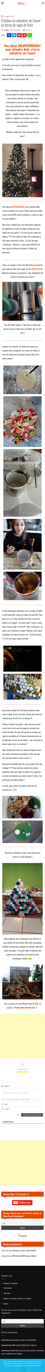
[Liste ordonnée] (13, 1099)
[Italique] (5, 1099)
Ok (23, 1369)
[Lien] (23, 1099)
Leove (7, 30)
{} (26, 1099)
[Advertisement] (22, 1036)
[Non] (42, 1365)
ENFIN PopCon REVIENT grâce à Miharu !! (24, 1256)
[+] (28, 1099)
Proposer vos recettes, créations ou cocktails (17, 1298)
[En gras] (3, 1099)
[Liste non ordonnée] (16, 1099)
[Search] (43, 3)
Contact (5, 1303)
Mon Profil (7, 1293)
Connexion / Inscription (10, 1283)
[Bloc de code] (21, 1099)
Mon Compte (8, 1288)
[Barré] (11, 1099)
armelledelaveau (6, 1350)
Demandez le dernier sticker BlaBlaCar (24, 1250)
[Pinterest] (24, 35)
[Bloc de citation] (18, 1099)
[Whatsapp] (29, 35)
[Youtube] (19, 35)
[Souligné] (8, 1099)
